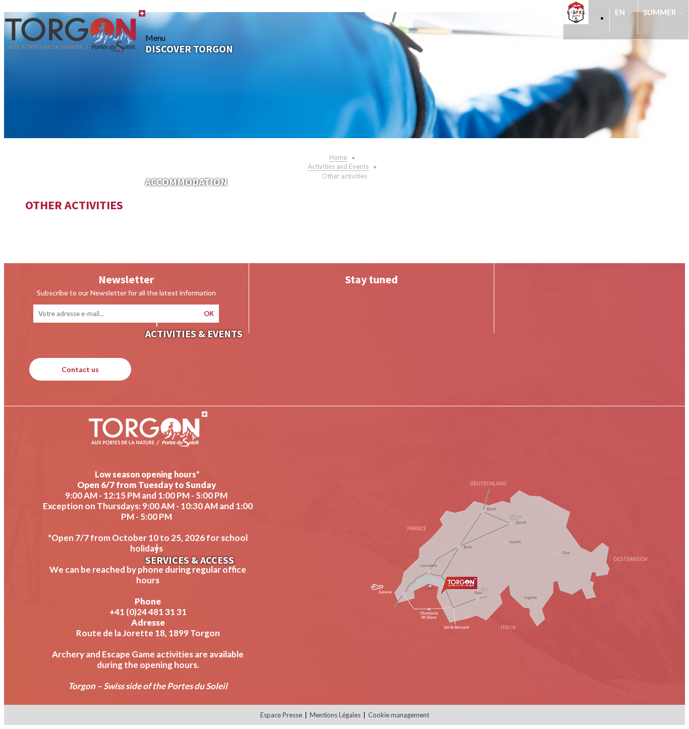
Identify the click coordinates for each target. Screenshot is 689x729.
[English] (624, 17)
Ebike (579, 12)
